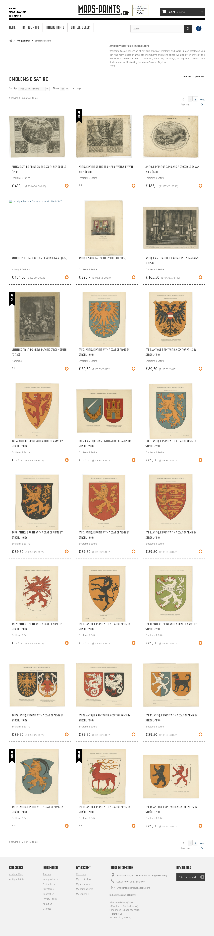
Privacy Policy (50, 899)
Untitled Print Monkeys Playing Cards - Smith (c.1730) (39, 352)
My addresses (83, 884)
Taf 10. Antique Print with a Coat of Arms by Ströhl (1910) (104, 626)
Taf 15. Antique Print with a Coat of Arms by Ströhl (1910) (37, 809)
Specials (47, 874)
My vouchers (82, 894)
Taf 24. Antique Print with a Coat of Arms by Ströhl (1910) (105, 444)
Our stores (48, 889)
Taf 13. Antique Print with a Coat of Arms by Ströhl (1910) (104, 718)
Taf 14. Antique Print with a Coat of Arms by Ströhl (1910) (171, 718)
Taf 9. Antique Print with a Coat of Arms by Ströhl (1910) (37, 626)
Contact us (48, 894)
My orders (81, 874)
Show (56, 88)
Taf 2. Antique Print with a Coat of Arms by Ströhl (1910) (104, 352)
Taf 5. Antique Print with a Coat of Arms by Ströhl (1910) (170, 444)
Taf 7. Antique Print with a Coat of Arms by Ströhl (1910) (104, 535)
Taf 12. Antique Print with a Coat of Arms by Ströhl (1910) (37, 718)
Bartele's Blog (80, 27)
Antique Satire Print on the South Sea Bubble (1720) (39, 169)
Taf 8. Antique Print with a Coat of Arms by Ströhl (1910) (170, 535)
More (112, 65)
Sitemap (47, 908)
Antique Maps (30, 27)
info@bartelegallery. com (136, 887)
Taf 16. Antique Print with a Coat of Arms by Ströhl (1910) (104, 809)
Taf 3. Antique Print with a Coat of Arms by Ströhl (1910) (170, 352)
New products (50, 879)
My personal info (84, 889)
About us (47, 904)
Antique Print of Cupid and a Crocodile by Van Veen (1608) (172, 169)
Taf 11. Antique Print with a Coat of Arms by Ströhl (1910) (171, 626)
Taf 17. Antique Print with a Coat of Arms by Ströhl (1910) (171, 809)
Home (12, 27)
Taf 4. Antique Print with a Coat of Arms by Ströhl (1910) (37, 444)
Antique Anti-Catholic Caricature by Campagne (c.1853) (172, 261)
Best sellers (49, 884)
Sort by (13, 88)
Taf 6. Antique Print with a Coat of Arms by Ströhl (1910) (37, 535)
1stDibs (115, 913)
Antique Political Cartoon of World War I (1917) (39, 258)
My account (83, 867)
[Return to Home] (11, 41)
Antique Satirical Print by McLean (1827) (102, 258)
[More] (67, 185)
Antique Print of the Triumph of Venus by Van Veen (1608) (106, 169)
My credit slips (83, 879)
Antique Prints (55, 27)
